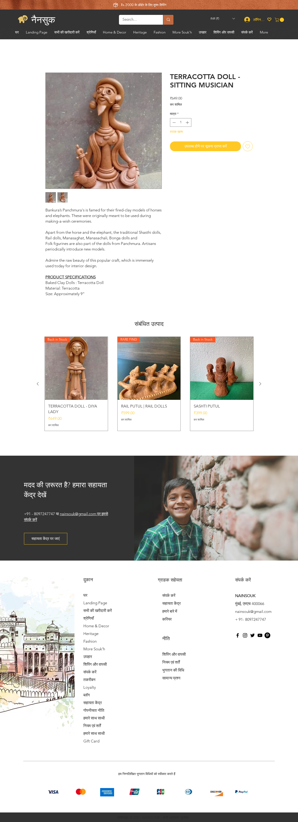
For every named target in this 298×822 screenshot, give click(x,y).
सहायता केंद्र (92, 702)
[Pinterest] (267, 635)
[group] (149, 383)
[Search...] (168, 20)
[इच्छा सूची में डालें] (248, 146)
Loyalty (89, 687)
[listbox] (222, 18)
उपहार (87, 656)
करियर (167, 619)
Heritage (90, 633)
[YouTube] (260, 635)
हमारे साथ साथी (94, 718)
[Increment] (188, 122)
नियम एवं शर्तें (92, 725)
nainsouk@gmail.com (253, 611)
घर (85, 595)
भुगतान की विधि (173, 670)
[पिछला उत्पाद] (38, 384)
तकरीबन (89, 679)
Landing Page (95, 603)
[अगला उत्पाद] (260, 384)
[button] (222, 18)
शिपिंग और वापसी (95, 664)
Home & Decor (96, 626)
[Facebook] (237, 635)
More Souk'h (94, 649)
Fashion (90, 641)
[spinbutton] (180, 122)
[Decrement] (173, 122)
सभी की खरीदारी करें (97, 610)
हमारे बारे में (169, 611)
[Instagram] (245, 635)
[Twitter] (252, 635)
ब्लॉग (86, 695)
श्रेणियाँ (88, 618)
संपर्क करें (89, 672)
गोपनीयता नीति (93, 710)
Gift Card (91, 741)
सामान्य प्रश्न (171, 678)
